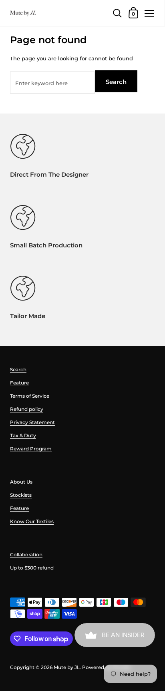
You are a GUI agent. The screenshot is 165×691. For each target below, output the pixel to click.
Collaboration (26, 555)
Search (116, 82)
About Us (21, 482)
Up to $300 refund (32, 568)
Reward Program (31, 449)
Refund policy (26, 409)
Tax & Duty (23, 435)
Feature (19, 383)
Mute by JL (67, 667)
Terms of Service (29, 396)
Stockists (21, 495)
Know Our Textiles (32, 521)
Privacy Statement (32, 422)
